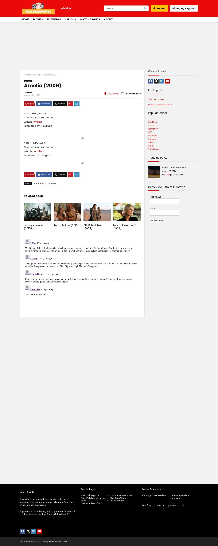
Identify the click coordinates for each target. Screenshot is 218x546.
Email (153, 208)
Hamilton (39, 183)
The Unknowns (156, 99)
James (28, 92)
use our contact (38, 514)
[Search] (145, 8)
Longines (51, 183)
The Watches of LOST (92, 503)
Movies (38, 19)
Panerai (152, 138)
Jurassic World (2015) (33, 227)
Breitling (152, 121)
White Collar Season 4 (173, 167)
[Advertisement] (109, 44)
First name (155, 196)
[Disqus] (82, 275)
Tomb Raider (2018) (66, 225)
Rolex (151, 145)
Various (70, 19)
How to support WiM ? (160, 104)
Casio (151, 125)
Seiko (151, 142)
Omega (152, 135)
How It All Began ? (90, 495)
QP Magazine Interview (154, 495)
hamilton (38, 151)
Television (54, 19)
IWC (150, 132)
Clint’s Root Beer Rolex (121, 495)
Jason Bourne (117, 500)
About (108, 19)
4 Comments (133, 93)
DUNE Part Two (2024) (92, 227)
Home (25, 19)
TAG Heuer (154, 149)
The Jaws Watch (118, 498)
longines (37, 121)
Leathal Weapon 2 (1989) (125, 227)
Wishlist (66, 8)
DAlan (167, 174)
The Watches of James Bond (93, 499)
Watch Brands (90, 19)
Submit (161, 8)
